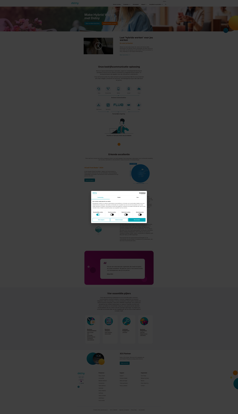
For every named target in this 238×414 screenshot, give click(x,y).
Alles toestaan (137, 219)
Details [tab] (119, 197)
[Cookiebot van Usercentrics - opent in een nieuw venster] (140, 193)
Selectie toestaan (119, 219)
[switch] (112, 215)
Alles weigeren (101, 219)
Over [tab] (138, 197)
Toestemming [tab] (100, 197)
